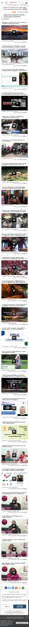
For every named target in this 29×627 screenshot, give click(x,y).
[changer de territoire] (19, 3)
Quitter (7, 606)
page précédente (24, 12)
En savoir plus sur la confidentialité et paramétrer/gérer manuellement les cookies (14, 612)
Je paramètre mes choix (22, 623)
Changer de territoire (24, 4)
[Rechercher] (23, 3)
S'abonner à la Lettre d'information (15, 617)
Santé (24, 9)
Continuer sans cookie (19, 606)
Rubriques (6, 19)
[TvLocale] (13, 2)
